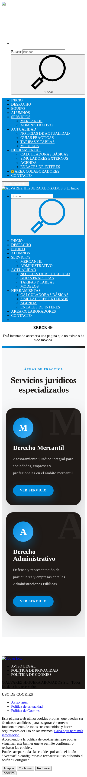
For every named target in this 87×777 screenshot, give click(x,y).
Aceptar (9, 768)
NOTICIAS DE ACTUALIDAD (45, 133)
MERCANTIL (31, 121)
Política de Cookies (25, 711)
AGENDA (28, 163)
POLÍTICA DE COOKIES (31, 674)
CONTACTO (21, 175)
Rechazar (43, 768)
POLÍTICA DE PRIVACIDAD (34, 670)
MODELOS (29, 146)
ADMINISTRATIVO (36, 125)
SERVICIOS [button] (20, 117)
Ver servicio (33, 490)
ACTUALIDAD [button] (23, 129)
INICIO (17, 100)
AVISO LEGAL (23, 666)
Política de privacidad (27, 706)
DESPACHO (21, 104)
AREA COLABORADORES (36, 171)
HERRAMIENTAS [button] (26, 150)
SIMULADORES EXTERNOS (44, 158)
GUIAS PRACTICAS (37, 138)
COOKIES (9, 773)
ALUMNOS (20, 113)
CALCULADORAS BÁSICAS (44, 154)
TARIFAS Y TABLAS (37, 142)
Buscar (16, 52)
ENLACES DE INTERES (40, 167)
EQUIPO (18, 108)
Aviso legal (19, 702)
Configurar (25, 768)
